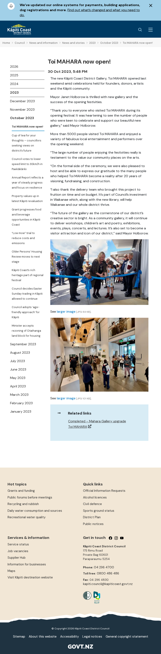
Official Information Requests (104, 491)
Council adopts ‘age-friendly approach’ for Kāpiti (26, 312)
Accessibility (69, 636)
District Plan (92, 517)
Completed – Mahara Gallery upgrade (97, 421)
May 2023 (17, 378)
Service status (18, 544)
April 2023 (18, 386)
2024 (14, 84)
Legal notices (92, 636)
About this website (43, 636)
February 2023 (21, 403)
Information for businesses (27, 564)
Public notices (93, 524)
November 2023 (22, 109)
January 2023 (20, 411)
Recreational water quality (26, 517)
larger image (66, 311)
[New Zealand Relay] (95, 597)
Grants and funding (21, 491)
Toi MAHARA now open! (27, 126)
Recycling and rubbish (23, 504)
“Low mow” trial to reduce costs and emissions (23, 238)
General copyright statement (127, 636)
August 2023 (20, 352)
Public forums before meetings (30, 497)
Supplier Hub (17, 558)
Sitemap (19, 636)
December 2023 (22, 101)
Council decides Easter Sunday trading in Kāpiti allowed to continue (27, 293)
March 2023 (19, 394)
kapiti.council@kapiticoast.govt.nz (108, 584)
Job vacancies (18, 551)
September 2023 (23, 344)
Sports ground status (98, 511)
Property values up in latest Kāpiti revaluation (27, 198)
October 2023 (22, 118)
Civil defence (92, 504)
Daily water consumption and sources (35, 511)
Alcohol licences (95, 497)
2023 (14, 92)
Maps (11, 571)
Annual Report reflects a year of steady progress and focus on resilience (27, 182)
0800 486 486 (108, 573)
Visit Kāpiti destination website (30, 577)
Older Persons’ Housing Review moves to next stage (27, 256)
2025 (14, 75)
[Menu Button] (150, 30)
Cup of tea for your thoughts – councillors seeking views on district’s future (26, 143)
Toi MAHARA (77, 426)
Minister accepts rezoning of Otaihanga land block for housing (26, 331)
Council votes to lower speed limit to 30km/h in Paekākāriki (27, 164)
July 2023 (17, 361)
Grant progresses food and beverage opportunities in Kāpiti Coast (26, 217)
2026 (14, 66)
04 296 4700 (104, 567)
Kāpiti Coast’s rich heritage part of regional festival (27, 275)
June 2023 (18, 369)
